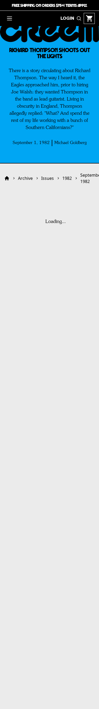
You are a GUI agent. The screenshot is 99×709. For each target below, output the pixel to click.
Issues (47, 178)
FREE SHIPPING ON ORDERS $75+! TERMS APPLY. (49, 5)
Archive (25, 178)
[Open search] (79, 18)
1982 (67, 178)
